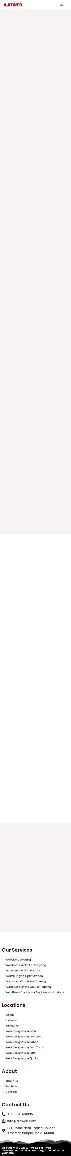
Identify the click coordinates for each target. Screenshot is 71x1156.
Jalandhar (12, 1025)
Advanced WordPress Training (25, 981)
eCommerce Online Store (22, 970)
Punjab (10, 1015)
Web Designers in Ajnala (21, 1058)
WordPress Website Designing (25, 965)
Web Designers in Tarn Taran (24, 1047)
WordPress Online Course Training (28, 987)
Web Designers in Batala (21, 1042)
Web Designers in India (20, 1031)
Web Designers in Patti (20, 1053)
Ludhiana (11, 1020)
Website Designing (18, 959)
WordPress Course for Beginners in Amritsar (34, 992)
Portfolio (11, 1086)
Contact (11, 1092)
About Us (11, 1081)
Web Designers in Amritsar (23, 1036)
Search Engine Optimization (24, 976)
